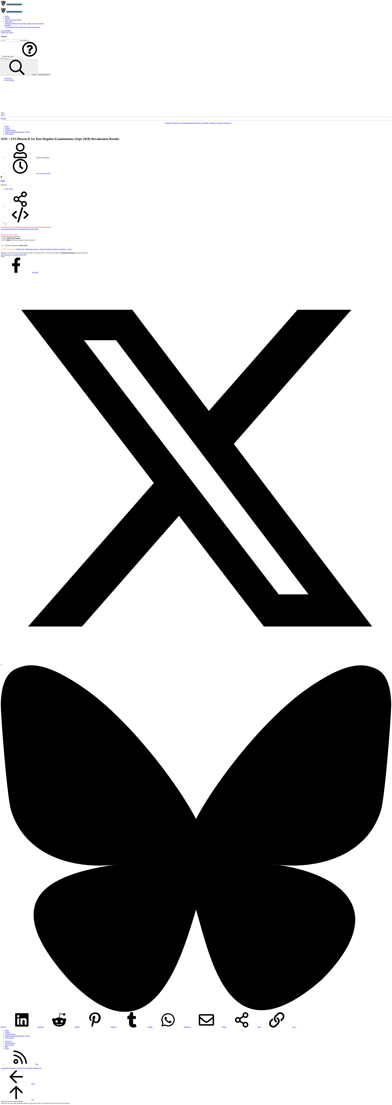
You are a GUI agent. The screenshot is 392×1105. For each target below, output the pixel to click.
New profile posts (29, 23)
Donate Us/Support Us (224, 123)
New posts (8, 20)
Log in (3, 115)
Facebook (63, 249)
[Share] (20, 206)
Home (7, 16)
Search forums (16, 20)
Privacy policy (9, 1045)
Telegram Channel (45, 249)
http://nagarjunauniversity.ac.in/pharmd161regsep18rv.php (19, 229)
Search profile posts (33, 27)
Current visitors (10, 27)
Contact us (8, 1041)
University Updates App (172, 123)
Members (8, 25)
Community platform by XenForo (21, 1068)
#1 (6, 224)
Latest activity (39, 23)
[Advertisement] (196, 97)
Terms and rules (10, 1043)
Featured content (10, 23)
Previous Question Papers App (191, 123)
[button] (29, 56)
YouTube (205, 123)
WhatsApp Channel (31, 249)
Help (6, 1047)
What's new (8, 22)
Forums (7, 18)
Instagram (212, 123)
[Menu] (1, 7)
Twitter (69, 249)
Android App (20, 249)
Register (3, 118)
